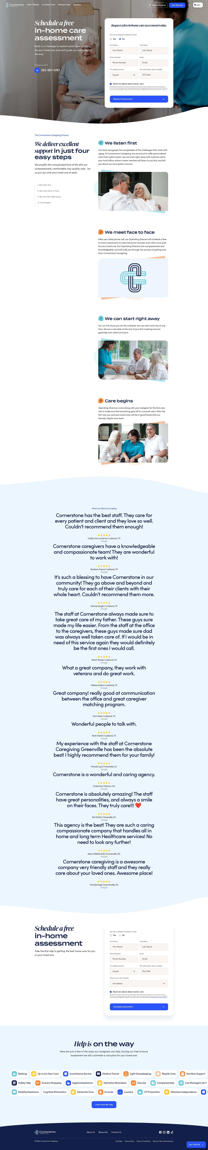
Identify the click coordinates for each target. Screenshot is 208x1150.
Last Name (144, 45)
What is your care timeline (119, 978)
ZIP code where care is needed (151, 69)
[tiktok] (172, 1132)
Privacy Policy (154, 89)
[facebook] (160, 1132)
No (123, 39)
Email (142, 57)
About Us (91, 1132)
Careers (77, 5)
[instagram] (164, 1132)
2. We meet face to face (48, 191)
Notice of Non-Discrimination (163, 1141)
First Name (114, 45)
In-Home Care (48, 5)
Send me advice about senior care (128, 84)
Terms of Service (163, 89)
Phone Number (115, 57)
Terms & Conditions (143, 1141)
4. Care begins (44, 203)
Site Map (119, 1141)
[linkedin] (168, 1132)
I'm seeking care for (117, 69)
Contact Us (116, 1132)
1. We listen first (44, 185)
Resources (103, 1132)
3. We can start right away (49, 197)
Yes (114, 39)
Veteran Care (64, 5)
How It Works (33, 5)
